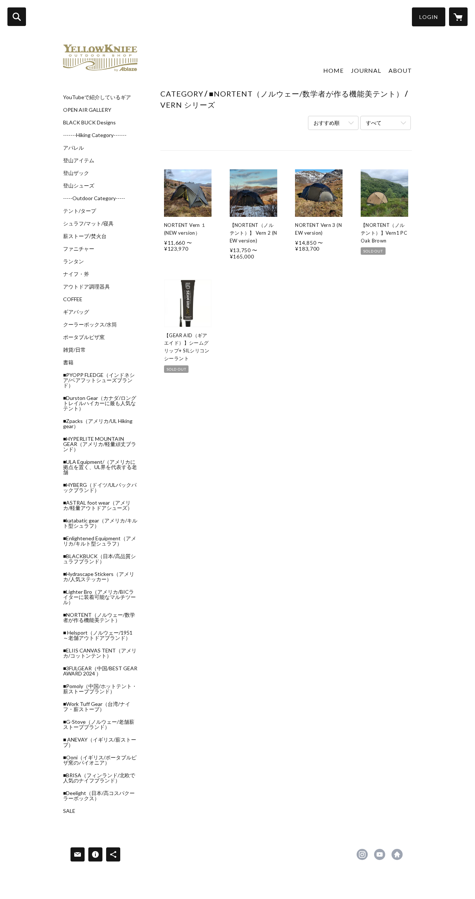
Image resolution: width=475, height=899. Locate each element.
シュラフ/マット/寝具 (88, 223)
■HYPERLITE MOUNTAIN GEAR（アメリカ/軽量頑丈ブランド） (99, 444)
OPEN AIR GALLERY (87, 110)
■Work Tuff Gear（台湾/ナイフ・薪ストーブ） (96, 706)
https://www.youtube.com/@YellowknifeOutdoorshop (379, 854)
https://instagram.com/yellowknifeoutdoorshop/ (362, 854)
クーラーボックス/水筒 (90, 324)
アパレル (73, 147)
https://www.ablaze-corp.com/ (397, 854)
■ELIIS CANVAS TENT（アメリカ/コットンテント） (100, 653)
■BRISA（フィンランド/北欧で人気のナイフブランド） (99, 778)
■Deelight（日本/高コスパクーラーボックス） (99, 796)
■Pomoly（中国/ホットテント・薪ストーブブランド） (100, 689)
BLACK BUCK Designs (89, 122)
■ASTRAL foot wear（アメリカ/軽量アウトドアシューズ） (97, 505)
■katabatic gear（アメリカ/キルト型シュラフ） (100, 523)
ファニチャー (78, 248)
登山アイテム (78, 160)
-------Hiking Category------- (95, 135)
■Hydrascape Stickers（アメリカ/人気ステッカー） (98, 576)
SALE (69, 811)
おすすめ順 (327, 123)
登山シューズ (78, 185)
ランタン (73, 261)
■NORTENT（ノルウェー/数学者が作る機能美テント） (99, 617)
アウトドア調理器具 (86, 286)
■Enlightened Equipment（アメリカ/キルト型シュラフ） (99, 541)
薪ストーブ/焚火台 (85, 236)
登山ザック (76, 173)
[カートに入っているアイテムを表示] (458, 16)
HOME (333, 70)
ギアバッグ (76, 312)
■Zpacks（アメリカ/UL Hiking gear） (97, 423)
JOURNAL (366, 70)
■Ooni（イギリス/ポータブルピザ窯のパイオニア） (100, 760)
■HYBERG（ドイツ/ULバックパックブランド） (100, 487)
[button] (428, 16)
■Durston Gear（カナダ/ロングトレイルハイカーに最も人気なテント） (99, 403)
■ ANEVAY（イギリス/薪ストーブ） (99, 742)
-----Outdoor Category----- (94, 198)
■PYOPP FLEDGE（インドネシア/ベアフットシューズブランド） (99, 380)
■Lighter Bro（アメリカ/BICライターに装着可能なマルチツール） (99, 597)
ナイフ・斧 (76, 274)
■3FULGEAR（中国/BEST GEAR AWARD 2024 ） (100, 671)
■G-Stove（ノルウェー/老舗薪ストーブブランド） (98, 724)
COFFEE (72, 299)
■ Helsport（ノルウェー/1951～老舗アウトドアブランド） (97, 635)
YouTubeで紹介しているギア (97, 97)
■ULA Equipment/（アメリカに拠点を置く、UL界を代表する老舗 (100, 467)
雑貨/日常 (74, 349)
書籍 (68, 362)
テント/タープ (79, 211)
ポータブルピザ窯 (84, 337)
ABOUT (400, 70)
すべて (373, 123)
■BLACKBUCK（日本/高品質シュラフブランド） (99, 559)
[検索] (16, 16)
